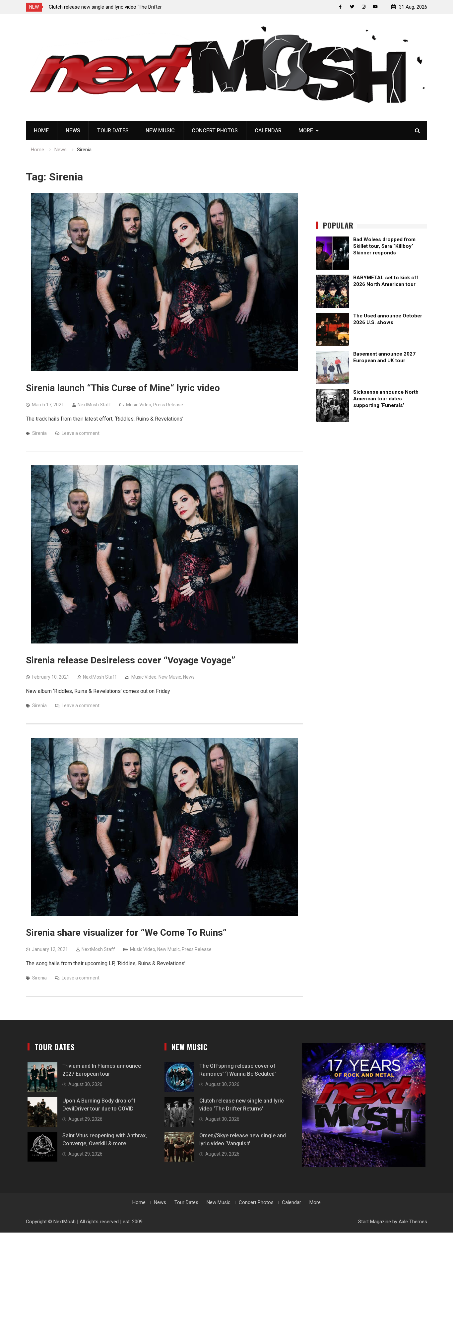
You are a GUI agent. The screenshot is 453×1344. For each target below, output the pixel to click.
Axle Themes (413, 1222)
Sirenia (39, 433)
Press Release (168, 404)
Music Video (138, 404)
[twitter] (352, 7)
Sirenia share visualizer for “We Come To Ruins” (126, 932)
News (73, 130)
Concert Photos (215, 130)
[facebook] (340, 7)
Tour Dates (113, 130)
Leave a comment (80, 433)
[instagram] (363, 7)
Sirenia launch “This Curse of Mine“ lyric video (123, 387)
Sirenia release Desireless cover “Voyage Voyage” (130, 660)
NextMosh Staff (94, 404)
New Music (160, 130)
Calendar (268, 130)
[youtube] (375, 7)
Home (41, 130)
